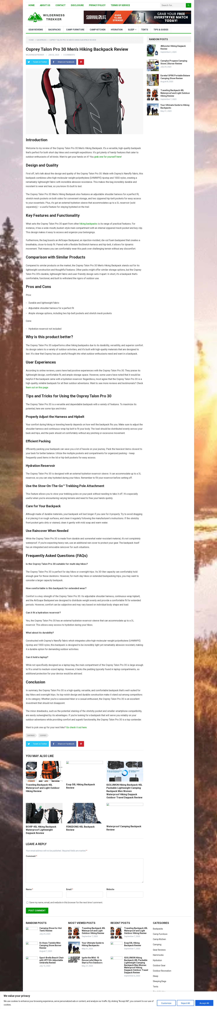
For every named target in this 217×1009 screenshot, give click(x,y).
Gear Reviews (35, 29)
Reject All (185, 1003)
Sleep (131, 29)
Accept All (204, 1003)
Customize (166, 1003)
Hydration (117, 29)
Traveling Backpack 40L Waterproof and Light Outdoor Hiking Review (43, 788)
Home (31, 5)
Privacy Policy (97, 5)
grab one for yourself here (107, 156)
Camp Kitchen (97, 29)
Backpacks (54, 29)
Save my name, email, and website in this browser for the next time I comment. (66, 902)
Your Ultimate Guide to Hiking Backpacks (93, 944)
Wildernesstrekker (35, 55)
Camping (157, 944)
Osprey (43, 736)
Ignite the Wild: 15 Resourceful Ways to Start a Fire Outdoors (92, 960)
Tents (144, 29)
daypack (31, 736)
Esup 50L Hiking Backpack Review (132, 944)
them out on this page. (37, 387)
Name (29, 889)
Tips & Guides (161, 29)
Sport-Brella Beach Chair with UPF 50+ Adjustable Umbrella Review (51, 960)
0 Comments (69, 55)
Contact (61, 5)
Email (69, 889)
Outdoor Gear (159, 965)
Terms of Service (120, 5)
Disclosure (77, 5)
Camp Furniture (75, 29)
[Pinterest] (81, 62)
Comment (31, 856)
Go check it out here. (76, 727)
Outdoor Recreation (162, 971)
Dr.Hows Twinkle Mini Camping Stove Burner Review (50, 945)
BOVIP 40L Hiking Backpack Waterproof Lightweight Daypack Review (41, 829)
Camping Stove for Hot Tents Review (50, 929)
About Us (45, 5)
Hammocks (158, 955)
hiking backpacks (88, 223)
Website (110, 889)
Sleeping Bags (159, 981)
